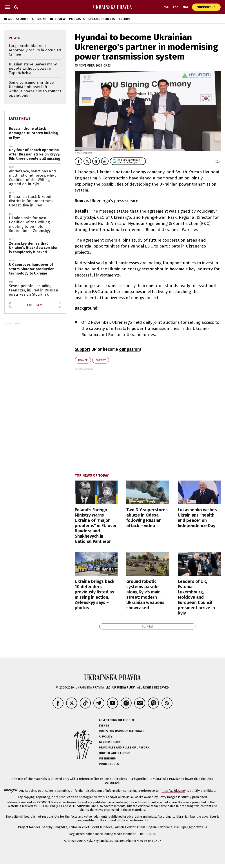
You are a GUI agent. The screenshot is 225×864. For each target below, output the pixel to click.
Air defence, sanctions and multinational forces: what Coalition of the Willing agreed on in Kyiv (32, 177)
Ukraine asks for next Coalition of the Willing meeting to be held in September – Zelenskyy (30, 224)
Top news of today (92, 475)
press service (125, 200)
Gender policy (110, 742)
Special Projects (101, 19)
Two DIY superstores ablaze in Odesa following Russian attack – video (147, 517)
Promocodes (109, 764)
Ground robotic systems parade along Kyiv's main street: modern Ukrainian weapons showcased (145, 594)
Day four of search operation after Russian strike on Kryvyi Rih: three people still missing (34, 154)
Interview (57, 19)
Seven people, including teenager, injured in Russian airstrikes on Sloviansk (33, 290)
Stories (22, 19)
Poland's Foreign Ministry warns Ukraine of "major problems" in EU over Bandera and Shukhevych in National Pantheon (96, 525)
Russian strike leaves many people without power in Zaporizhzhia (33, 68)
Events (104, 725)
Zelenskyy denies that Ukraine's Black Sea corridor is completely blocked (33, 247)
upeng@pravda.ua (194, 827)
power (83, 360)
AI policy (105, 736)
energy (101, 360)
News (8, 19)
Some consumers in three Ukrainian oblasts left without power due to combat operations (35, 89)
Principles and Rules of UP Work (124, 747)
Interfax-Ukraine (173, 791)
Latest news (20, 118)
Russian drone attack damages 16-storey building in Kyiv (33, 132)
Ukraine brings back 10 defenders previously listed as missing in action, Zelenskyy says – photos (94, 594)
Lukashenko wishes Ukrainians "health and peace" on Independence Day (197, 517)
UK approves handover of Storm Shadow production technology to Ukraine (31, 268)
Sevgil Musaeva (101, 827)
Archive (125, 19)
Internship (107, 758)
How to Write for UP (114, 753)
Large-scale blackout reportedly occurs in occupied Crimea (35, 50)
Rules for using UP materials (121, 731)
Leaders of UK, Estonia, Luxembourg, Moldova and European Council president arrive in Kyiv (196, 597)
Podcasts (77, 19)
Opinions (39, 19)
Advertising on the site (117, 720)
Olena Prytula (147, 827)
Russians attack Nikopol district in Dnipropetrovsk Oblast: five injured (31, 201)
